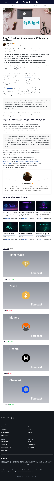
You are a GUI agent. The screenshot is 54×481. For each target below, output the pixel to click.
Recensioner (31, 426)
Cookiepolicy (31, 447)
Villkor (29, 441)
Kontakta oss (4, 429)
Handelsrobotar (4, 441)
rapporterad (28, 77)
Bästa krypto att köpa (6, 447)
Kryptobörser (4, 444)
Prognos (30, 432)
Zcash (5, 310)
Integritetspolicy (32, 444)
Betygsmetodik (4, 435)
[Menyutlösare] (6, 2)
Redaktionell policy (5, 432)
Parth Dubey (26, 184)
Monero (6, 342)
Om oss (3, 426)
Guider (29, 429)
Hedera (6, 373)
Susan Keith (7, 218)
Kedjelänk (6, 404)
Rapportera (9, 88)
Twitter (4, 161)
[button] (51, 2)
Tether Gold (7, 279)
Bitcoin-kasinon (4, 450)
